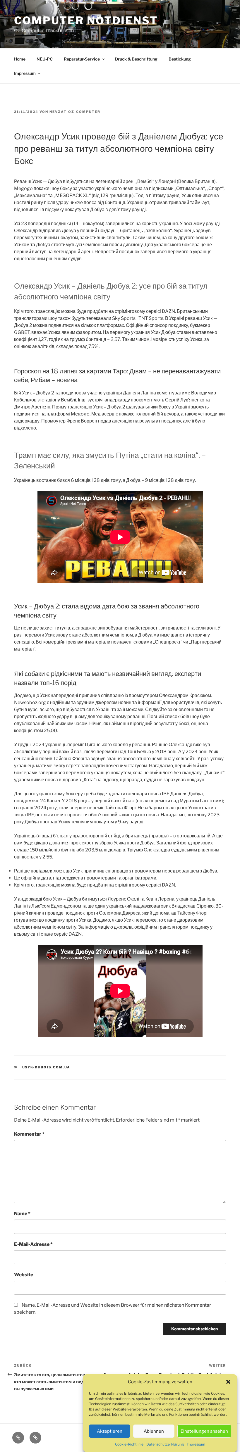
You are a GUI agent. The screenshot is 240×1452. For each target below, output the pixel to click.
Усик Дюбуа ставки (171, 332)
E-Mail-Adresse (33, 1244)
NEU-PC (45, 58)
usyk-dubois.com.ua (46, 1067)
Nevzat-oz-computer (74, 112)
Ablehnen (154, 1431)
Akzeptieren (109, 1431)
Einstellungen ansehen (204, 1431)
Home (19, 58)
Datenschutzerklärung (165, 1444)
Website (23, 1274)
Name (22, 1213)
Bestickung (180, 58)
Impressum (196, 1444)
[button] (228, 1382)
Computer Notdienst (86, 20)
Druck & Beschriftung (136, 58)
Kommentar (29, 1134)
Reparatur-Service (82, 58)
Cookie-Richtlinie (129, 1444)
